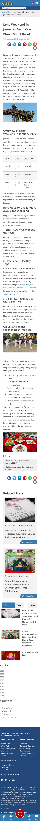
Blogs (9, 12)
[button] (20, 809)
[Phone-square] (36, 3)
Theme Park (24, 284)
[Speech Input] (15, 8)
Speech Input (25, 8)
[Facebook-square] (2, 780)
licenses (6, 809)
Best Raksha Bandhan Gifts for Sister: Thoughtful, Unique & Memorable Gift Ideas (20, 534)
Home (3, 12)
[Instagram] (6, 780)
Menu (36, 819)
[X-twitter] (10, 780)
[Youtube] (13, 780)
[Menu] (36, 816)
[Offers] (10, 816)
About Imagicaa (7, 739)
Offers (10, 819)
